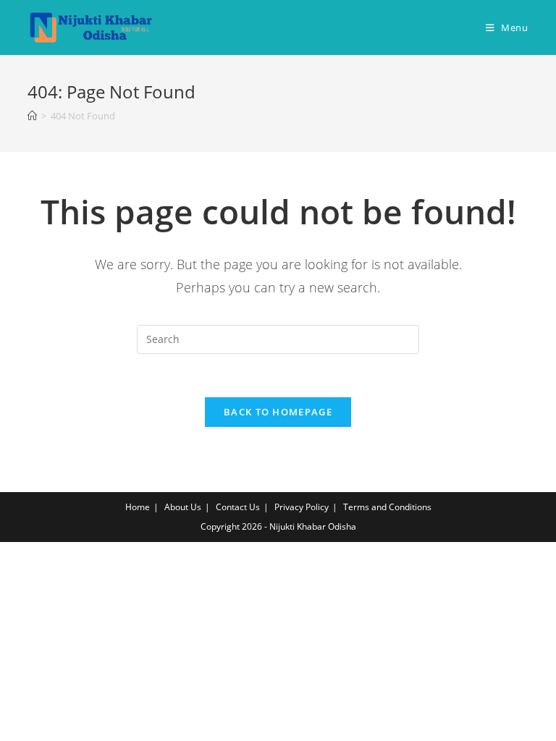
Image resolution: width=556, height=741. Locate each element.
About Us (182, 507)
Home (137, 507)
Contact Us (238, 507)
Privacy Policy (301, 507)
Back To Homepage (278, 411)
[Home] (32, 115)
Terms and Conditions (387, 507)
